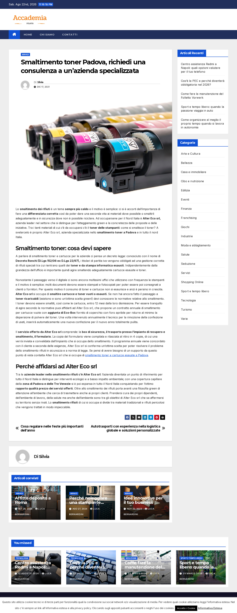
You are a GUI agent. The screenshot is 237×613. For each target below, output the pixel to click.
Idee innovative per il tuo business (143, 500)
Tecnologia (188, 300)
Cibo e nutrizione (192, 181)
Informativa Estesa (210, 608)
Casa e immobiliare (193, 172)
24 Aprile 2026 (138, 573)
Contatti (69, 34)
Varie (184, 318)
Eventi (185, 199)
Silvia (40, 82)
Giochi (185, 227)
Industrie (187, 236)
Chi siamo (47, 34)
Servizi (25, 54)
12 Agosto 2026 (29, 573)
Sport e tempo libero (195, 291)
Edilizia (185, 190)
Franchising (189, 218)
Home (28, 34)
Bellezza (186, 163)
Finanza (186, 208)
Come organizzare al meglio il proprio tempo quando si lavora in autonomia (202, 123)
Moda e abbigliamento (196, 245)
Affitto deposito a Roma (32, 500)
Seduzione (188, 263)
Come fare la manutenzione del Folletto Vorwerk (143, 567)
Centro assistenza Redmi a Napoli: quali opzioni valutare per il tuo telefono (200, 67)
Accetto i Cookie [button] (186, 608)
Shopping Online (192, 282)
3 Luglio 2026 (82, 573)
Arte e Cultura (190, 153)
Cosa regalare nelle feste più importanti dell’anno (52, 428)
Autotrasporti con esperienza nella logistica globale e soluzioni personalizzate (125, 428)
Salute (185, 254)
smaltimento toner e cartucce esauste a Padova (116, 355)
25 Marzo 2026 (193, 573)
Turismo (186, 309)
